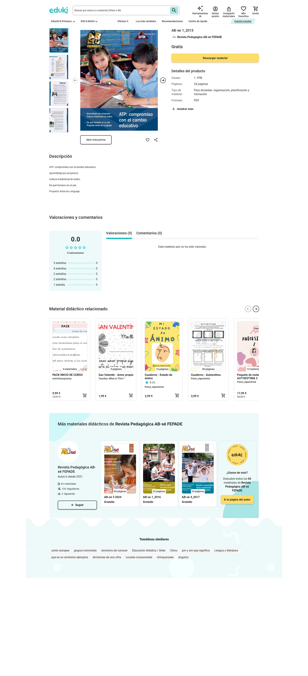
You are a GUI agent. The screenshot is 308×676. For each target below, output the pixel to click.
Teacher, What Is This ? (111, 378)
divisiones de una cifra (107, 557)
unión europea (60, 550)
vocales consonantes (139, 557)
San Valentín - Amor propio (116, 375)
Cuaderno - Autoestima (206, 375)
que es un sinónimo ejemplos (69, 557)
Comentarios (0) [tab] (149, 233)
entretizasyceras (61, 378)
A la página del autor (237, 499)
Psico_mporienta (154, 386)
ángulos (183, 557)
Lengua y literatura (226, 550)
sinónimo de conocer (114, 550)
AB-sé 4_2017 (191, 497)
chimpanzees (165, 557)
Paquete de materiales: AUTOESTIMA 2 (252, 376)
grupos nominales (85, 550)
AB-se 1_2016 (152, 497)
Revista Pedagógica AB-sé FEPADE (199, 37)
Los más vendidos (146, 21)
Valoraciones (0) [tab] (119, 233)
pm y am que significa (196, 550)
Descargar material (215, 58)
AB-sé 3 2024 (112, 497)
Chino (173, 550)
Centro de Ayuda (198, 21)
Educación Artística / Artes (148, 550)
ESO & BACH (88, 21)
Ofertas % (122, 21)
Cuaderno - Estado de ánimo (158, 376)
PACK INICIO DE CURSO (67, 375)
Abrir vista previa (96, 139)
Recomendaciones (172, 21)
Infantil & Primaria (61, 21)
